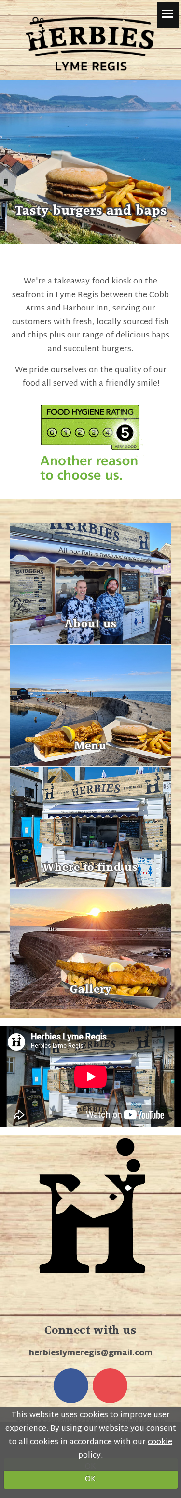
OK (90, 1479)
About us (91, 624)
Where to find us (90, 867)
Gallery (90, 989)
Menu (90, 746)
